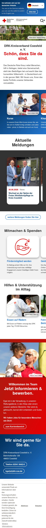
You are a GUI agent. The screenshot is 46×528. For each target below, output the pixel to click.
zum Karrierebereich (15, 426)
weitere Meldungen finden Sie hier (23, 217)
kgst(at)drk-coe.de (14, 471)
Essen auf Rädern (16, 319)
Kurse (10, 118)
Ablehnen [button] (24, 506)
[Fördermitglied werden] (23, 247)
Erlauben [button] (38, 506)
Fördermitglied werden (19, 261)
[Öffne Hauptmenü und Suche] (42, 20)
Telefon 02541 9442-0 (15, 464)
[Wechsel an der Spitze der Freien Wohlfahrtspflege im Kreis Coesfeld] (23, 171)
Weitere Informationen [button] (7, 525)
